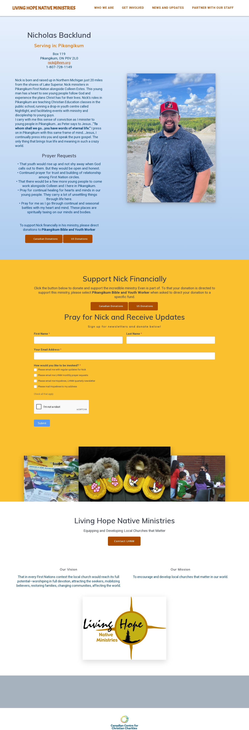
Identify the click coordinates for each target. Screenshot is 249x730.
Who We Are (104, 7)
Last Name (134, 333)
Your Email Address (47, 349)
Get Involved (133, 7)
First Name (42, 333)
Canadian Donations (46, 238)
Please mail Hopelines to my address (57, 386)
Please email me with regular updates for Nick (62, 369)
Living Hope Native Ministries (43, 8)
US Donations (79, 238)
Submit (42, 423)
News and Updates (168, 7)
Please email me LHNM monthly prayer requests (63, 375)
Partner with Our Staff (213, 7)
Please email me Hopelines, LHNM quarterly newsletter (66, 380)
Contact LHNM (124, 541)
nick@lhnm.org (59, 63)
